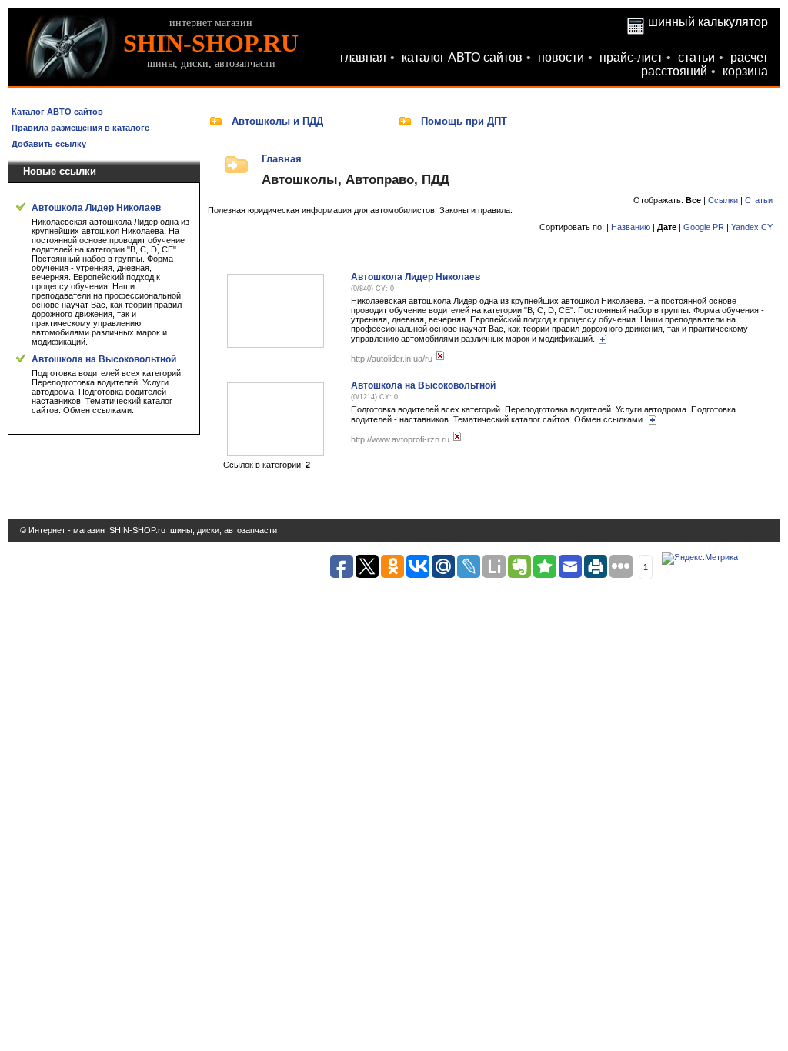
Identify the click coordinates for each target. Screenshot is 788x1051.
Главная (282, 159)
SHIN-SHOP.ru (137, 530)
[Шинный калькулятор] (635, 21)
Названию (630, 227)
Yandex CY (752, 227)
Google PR (703, 227)
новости (561, 57)
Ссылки (723, 200)
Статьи (759, 200)
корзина (745, 71)
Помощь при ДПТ (464, 121)
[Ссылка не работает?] (440, 358)
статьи (696, 57)
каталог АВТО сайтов (462, 57)
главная (363, 57)
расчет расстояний (704, 64)
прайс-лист (631, 57)
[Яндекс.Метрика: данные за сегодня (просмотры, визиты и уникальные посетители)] (700, 558)
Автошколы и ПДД (277, 121)
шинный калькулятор (708, 21)
